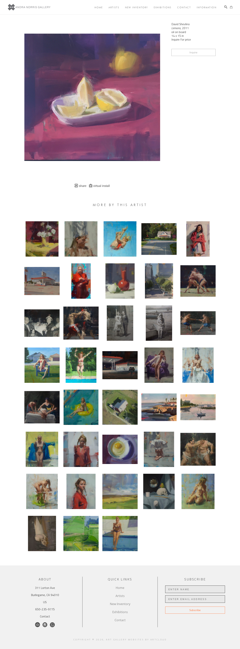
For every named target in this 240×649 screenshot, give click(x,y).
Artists (120, 596)
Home (120, 588)
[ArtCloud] (37, 624)
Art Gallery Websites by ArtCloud (136, 639)
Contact (45, 616)
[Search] (225, 6)
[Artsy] (52, 624)
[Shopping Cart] (231, 7)
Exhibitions (120, 612)
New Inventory (120, 604)
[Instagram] (45, 624)
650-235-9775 (45, 609)
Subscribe (195, 610)
